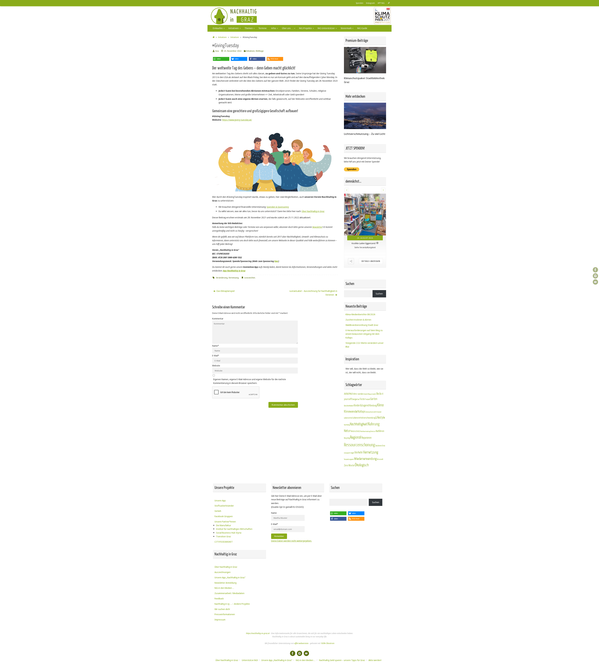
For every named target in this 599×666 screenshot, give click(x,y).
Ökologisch (362, 482)
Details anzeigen (371, 278)
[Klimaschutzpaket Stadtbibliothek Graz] (365, 72)
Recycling (347, 455)
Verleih (217, 528)
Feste (362, 416)
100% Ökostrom (327, 660)
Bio (377, 410)
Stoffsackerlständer (224, 522)
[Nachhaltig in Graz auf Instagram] (595, 276)
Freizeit (367, 416)
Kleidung (373, 422)
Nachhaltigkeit (358, 441)
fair (358, 417)
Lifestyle (380, 434)
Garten (373, 416)
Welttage (260, 51)
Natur (347, 448)
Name (215, 345)
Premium (372, 448)
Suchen (379, 310)
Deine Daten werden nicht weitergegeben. (291, 557)
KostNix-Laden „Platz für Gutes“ (363, 260)
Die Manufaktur (223, 542)
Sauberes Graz (380, 463)
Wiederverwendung (365, 476)
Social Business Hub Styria (228, 549)
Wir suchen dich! (222, 626)
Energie (354, 416)
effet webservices (301, 660)
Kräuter (379, 429)
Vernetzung (234, 277)
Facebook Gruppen (223, 533)
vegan (352, 470)
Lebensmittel (348, 435)
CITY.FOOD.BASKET (223, 558)
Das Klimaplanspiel (225, 290)
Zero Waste (349, 482)
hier (276, 261)
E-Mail (215, 355)
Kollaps (361, 428)
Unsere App (220, 517)
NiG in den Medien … (224, 605)
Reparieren (367, 454)
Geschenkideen (348, 423)
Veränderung (222, 277)
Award (366, 411)
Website (216, 365)
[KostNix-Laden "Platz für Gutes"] (365, 223)
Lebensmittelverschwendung (364, 434)
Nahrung (374, 441)
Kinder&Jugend (361, 422)
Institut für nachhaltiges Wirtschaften (234, 546)
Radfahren (380, 448)
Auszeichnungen (222, 589)
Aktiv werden (358, 411)
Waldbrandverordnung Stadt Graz (362, 342)
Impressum (219, 636)
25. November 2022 (232, 51)
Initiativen (222, 37)
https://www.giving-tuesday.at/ (237, 119)
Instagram (370, 3)
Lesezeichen (249, 277)
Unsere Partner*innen (225, 538)
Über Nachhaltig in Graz (313, 211)
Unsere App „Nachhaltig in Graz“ (230, 594)
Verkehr (359, 469)
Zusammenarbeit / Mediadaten (229, 610)
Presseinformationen (224, 631)
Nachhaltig (347, 442)
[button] (221, 59)
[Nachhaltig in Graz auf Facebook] (595, 269)
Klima (380, 422)
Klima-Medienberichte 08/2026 (360, 331)
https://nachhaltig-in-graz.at (258, 650)
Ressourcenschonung (359, 462)
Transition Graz (223, 553)
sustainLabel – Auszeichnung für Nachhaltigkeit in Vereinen (313, 292)
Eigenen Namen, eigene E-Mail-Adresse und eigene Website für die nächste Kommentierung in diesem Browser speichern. (249, 381)
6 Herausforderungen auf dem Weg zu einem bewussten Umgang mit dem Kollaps (364, 351)
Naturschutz (355, 448)
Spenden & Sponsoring (278, 206)
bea (217, 51)
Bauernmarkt (372, 411)
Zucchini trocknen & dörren (358, 336)
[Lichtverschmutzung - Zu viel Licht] (365, 128)
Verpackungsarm (349, 476)
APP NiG (381, 3)
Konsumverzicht (371, 429)
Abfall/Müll (348, 410)
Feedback (219, 615)
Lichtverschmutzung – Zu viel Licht (364, 134)
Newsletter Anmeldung (225, 599)
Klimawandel (351, 428)
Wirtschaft (380, 476)
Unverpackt (347, 470)
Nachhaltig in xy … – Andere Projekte (232, 620)
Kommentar (217, 318)
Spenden (359, 3)
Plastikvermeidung (365, 448)
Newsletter (317, 226)
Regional (355, 454)
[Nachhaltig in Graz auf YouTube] (595, 282)
